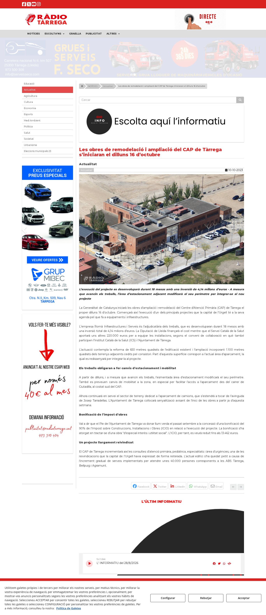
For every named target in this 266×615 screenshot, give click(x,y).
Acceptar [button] (244, 598)
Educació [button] (29, 85)
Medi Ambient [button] (32, 122)
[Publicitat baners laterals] (47, 384)
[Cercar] (240, 102)
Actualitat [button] (30, 91)
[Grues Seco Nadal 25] (133, 59)
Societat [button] (29, 140)
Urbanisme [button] (30, 147)
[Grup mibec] (47, 238)
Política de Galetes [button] (68, 608)
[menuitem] (33, 34)
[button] (24, 5)
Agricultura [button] (30, 97)
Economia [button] (30, 110)
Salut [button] (27, 134)
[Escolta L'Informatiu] (161, 123)
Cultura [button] (28, 103)
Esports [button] (28, 116)
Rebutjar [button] (206, 598)
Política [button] (28, 128)
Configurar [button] (168, 598)
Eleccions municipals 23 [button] (37, 153)
